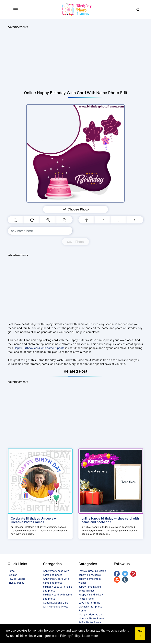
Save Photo (75, 242)
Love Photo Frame (89, 602)
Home (11, 570)
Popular (12, 574)
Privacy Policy (16, 582)
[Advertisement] (75, 59)
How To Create (16, 578)
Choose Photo (78, 209)
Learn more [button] (90, 635)
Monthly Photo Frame (91, 618)
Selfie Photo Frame (89, 622)
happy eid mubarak (89, 574)
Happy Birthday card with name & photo (39, 348)
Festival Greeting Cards (92, 570)
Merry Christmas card (91, 614)
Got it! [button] (140, 633)
